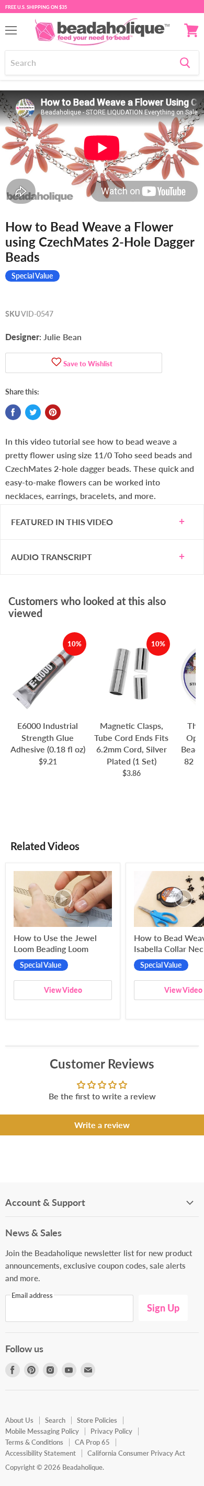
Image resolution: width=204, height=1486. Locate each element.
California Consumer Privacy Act (136, 1453)
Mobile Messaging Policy (42, 1431)
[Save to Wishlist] (56, 362)
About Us (19, 1420)
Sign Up (163, 1308)
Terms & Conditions (34, 1442)
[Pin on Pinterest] (53, 412)
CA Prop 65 (92, 1442)
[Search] (185, 63)
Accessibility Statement (40, 1453)
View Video (63, 989)
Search (55, 1420)
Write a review (102, 1125)
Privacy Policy (111, 1431)
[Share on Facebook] (13, 412)
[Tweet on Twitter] (33, 412)
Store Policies (97, 1420)
